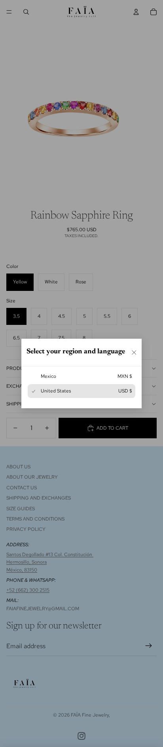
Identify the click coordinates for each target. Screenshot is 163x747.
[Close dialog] (134, 352)
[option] (81, 376)
